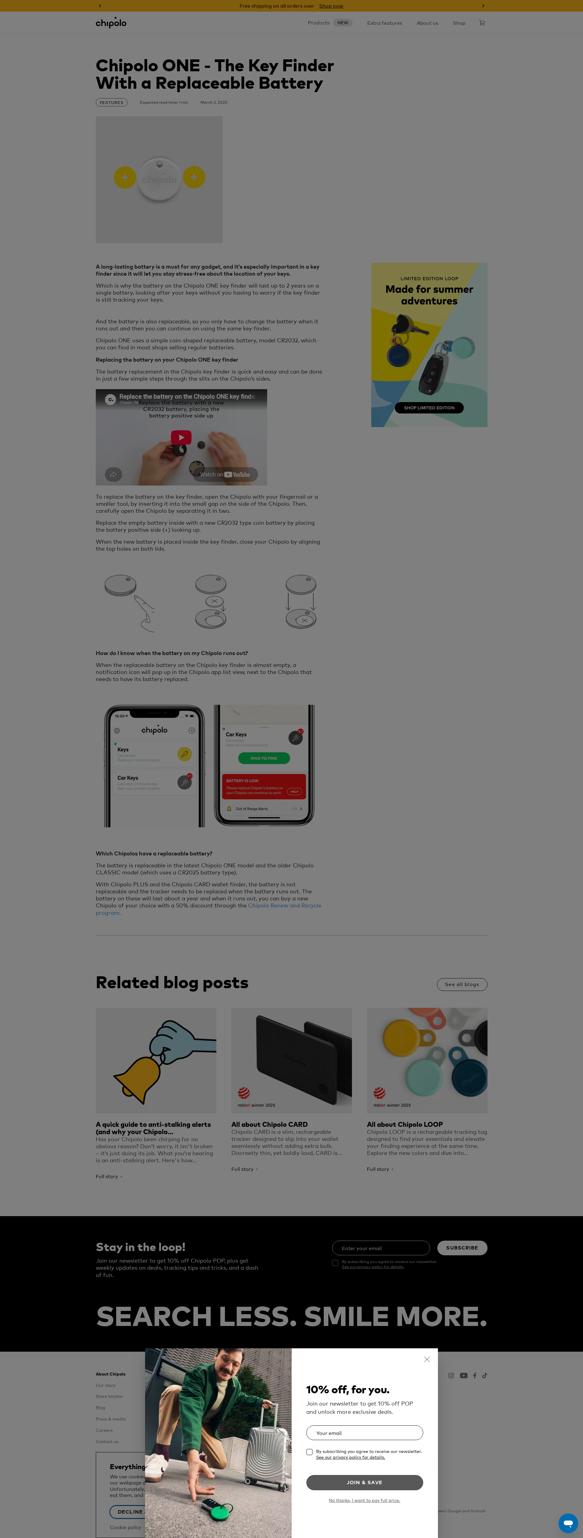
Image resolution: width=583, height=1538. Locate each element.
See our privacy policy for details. (350, 1457)
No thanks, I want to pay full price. (364, 1500)
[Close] (427, 1359)
